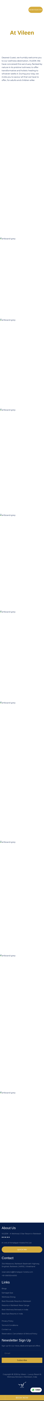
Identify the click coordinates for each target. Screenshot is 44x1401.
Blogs (4, 1288)
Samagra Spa (7, 1293)
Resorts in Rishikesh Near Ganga (15, 1305)
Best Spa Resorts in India (12, 1314)
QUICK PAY (22, 1249)
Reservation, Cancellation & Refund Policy (19, 1334)
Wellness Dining (8, 1297)
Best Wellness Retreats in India (15, 1309)
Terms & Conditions (10, 1325)
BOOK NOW (22, 1398)
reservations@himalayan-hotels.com (17, 1272)
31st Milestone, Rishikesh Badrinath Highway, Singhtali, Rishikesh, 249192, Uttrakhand (20, 1265)
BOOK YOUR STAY (35, 10)
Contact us (6, 1329)
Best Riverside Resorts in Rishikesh (16, 1301)
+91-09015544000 (9, 1275)
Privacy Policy (7, 1321)
